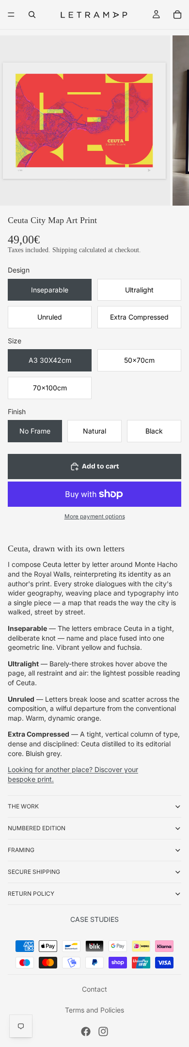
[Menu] (11, 14)
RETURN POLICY (31, 893)
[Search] (32, 14)
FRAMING (21, 850)
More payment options (94, 516)
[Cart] (177, 14)
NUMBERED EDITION (36, 828)
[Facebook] (86, 1031)
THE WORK (23, 806)
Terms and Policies (94, 1010)
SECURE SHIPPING (34, 871)
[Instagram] (103, 1031)
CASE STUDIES (94, 919)
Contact (94, 989)
